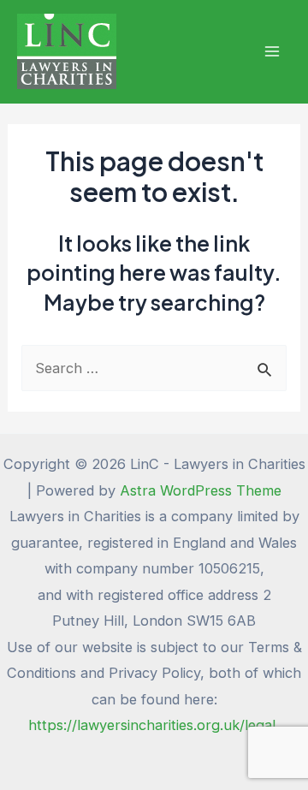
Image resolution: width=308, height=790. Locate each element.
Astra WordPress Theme (200, 490)
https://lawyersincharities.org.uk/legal (154, 725)
